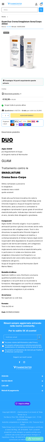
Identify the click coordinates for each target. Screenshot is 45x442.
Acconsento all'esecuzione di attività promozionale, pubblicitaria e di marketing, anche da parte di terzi (23, 346)
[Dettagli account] (36, 4)
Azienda (5, 376)
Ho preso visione (21, 342)
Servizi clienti (7, 381)
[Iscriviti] (39, 337)
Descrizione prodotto (12, 94)
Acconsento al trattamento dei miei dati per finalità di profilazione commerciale (24, 351)
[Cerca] (41, 9)
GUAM (9, 26)
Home (4, 17)
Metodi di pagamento (10, 390)
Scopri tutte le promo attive (15, 105)
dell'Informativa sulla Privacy (27, 342)
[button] (3, 4)
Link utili (5, 386)
